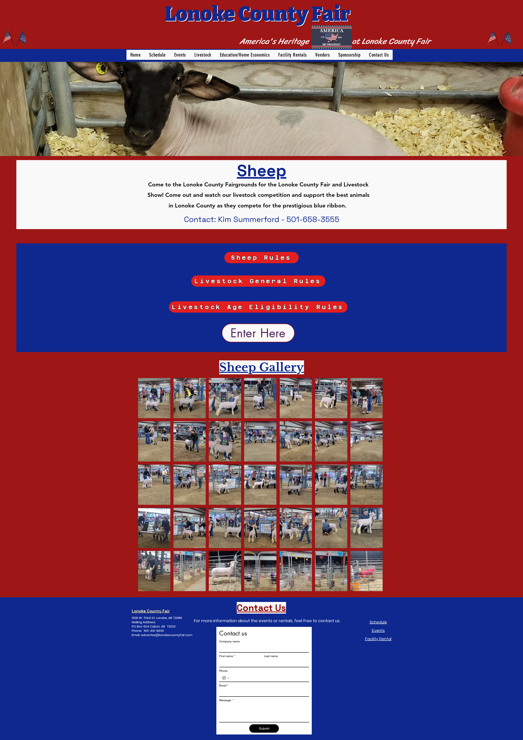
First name (227, 656)
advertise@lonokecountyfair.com (166, 635)
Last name (271, 656)
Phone (223, 670)
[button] (154, 398)
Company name (229, 641)
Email (223, 685)
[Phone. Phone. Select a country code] (226, 677)
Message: (226, 700)
